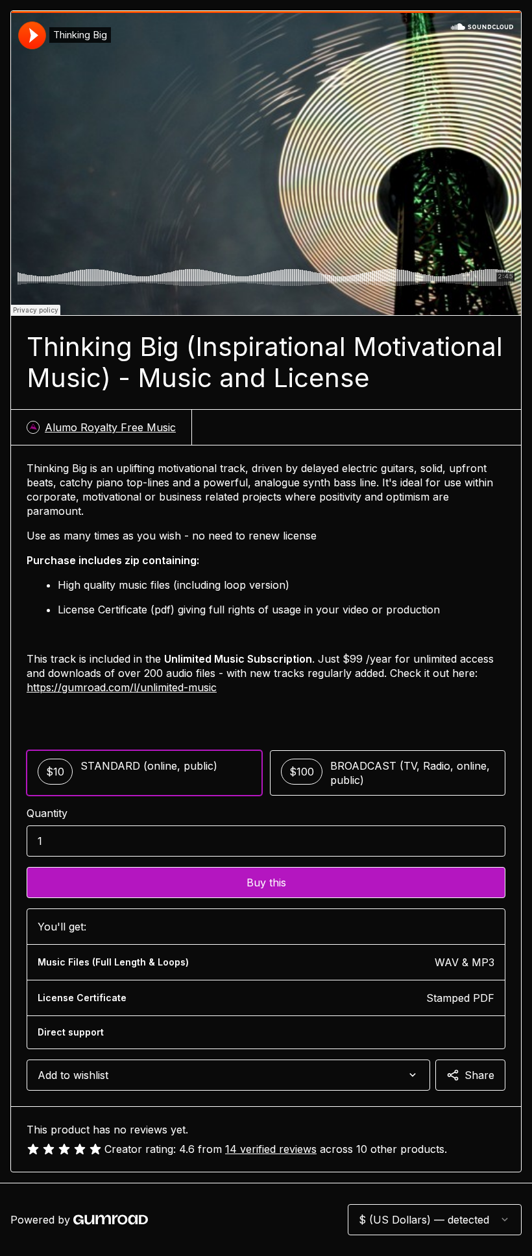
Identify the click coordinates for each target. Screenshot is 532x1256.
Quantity (47, 813)
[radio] (144, 773)
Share (479, 1075)
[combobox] (228, 1075)
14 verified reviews (271, 1149)
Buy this (266, 882)
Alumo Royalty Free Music (110, 427)
